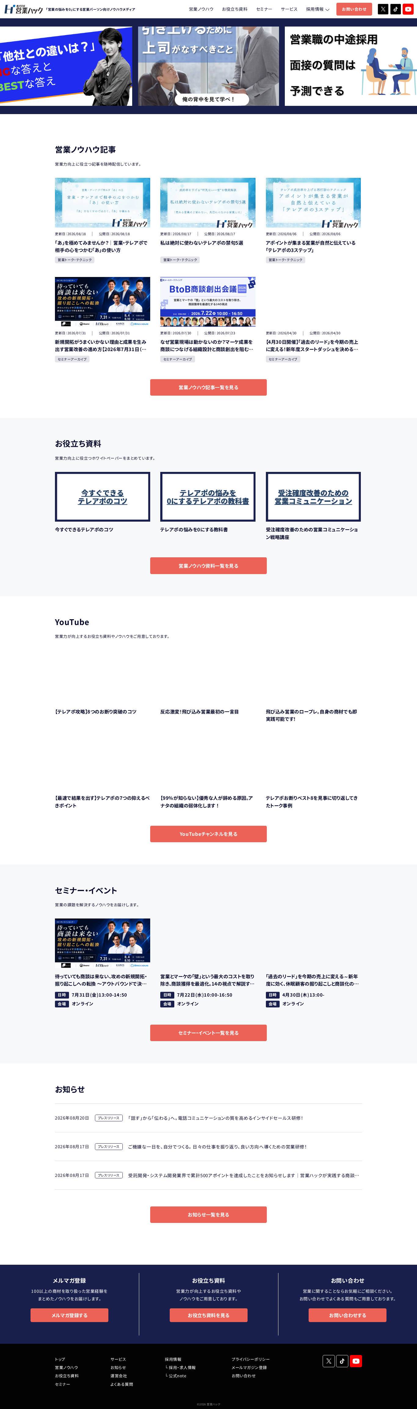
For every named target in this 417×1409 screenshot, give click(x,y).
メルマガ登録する (70, 1315)
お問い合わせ (354, 9)
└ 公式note (175, 1375)
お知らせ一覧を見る (208, 1214)
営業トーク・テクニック (75, 259)
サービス (289, 9)
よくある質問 (122, 1384)
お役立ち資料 (235, 9)
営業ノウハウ (201, 9)
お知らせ (118, 1367)
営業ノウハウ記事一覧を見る (208, 387)
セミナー (264, 9)
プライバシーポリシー (251, 1359)
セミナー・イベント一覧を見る (208, 1032)
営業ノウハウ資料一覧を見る (208, 565)
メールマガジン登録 (249, 1367)
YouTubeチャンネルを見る (208, 833)
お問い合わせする (347, 1315)
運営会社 (119, 1375)
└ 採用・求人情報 (180, 1367)
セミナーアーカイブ (72, 359)
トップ (60, 1359)
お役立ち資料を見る (209, 1315)
